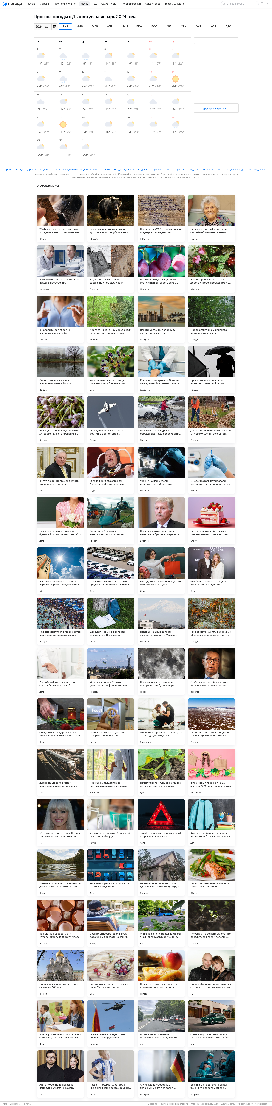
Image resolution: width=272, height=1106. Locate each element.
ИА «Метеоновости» (260, 1104)
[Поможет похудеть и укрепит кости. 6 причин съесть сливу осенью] (161, 269)
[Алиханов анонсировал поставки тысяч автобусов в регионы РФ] (161, 923)
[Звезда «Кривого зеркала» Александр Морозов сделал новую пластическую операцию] (110, 470)
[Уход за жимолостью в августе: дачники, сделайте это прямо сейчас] (110, 369)
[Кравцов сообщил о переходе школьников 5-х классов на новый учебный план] (211, 822)
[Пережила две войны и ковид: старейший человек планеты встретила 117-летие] (211, 218)
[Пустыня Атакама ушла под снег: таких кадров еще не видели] (211, 721)
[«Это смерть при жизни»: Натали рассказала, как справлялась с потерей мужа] (60, 822)
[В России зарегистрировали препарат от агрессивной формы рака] (211, 470)
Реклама (27, 1104)
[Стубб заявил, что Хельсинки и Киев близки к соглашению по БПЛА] (211, 671)
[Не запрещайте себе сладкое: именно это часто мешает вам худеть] (211, 520)
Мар (95, 26)
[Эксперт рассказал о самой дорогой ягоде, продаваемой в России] (211, 269)
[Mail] (5, 4)
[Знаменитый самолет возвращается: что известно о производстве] (110, 520)
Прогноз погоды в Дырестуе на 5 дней (75, 169)
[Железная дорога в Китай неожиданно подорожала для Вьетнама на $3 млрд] (60, 772)
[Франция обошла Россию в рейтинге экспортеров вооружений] (110, 419)
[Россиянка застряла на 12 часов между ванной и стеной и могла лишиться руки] (161, 369)
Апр (109, 26)
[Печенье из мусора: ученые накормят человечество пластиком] (110, 721)
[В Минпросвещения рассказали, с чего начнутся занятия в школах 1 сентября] (60, 1023)
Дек (228, 26)
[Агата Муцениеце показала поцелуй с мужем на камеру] (60, 1074)
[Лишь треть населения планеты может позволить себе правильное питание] (211, 872)
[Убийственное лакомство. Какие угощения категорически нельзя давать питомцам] (60, 218)
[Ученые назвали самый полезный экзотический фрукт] (110, 822)
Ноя (213, 26)
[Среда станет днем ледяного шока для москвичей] (211, 319)
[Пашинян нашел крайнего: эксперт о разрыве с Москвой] (161, 621)
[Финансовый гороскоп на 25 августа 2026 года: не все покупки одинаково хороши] (211, 772)
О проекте (152, 1104)
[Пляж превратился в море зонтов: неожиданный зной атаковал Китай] (60, 621)
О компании (15, 1104)
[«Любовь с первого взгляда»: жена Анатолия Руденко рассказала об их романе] (211, 570)
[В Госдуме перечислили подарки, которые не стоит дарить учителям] (161, 570)
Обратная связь (228, 1104)
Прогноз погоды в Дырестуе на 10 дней (175, 169)
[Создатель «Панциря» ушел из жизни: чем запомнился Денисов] (60, 721)
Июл (154, 26)
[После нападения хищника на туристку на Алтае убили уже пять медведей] (110, 218)
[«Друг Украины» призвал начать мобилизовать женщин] (60, 470)
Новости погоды (212, 169)
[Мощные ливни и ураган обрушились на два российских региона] (161, 419)
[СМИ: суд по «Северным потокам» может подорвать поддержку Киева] (161, 1074)
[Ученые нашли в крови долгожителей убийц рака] (161, 470)
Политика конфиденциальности (174, 1104)
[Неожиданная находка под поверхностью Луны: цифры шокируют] (161, 671)
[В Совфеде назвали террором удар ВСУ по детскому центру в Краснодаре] (161, 872)
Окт (198, 26)
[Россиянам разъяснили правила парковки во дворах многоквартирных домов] (110, 872)
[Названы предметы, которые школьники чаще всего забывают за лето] (110, 1074)
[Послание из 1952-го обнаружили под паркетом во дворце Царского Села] (161, 218)
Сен (183, 26)
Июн (139, 26)
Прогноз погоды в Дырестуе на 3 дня (26, 169)
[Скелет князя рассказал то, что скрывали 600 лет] (60, 973)
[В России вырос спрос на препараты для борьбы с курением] (60, 319)
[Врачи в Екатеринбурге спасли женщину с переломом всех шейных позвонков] (211, 1074)
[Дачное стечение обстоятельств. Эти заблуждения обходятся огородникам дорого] (211, 419)
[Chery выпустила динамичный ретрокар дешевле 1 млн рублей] (211, 1023)
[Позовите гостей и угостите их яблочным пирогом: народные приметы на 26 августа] (161, 973)
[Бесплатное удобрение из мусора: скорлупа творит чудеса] (60, 923)
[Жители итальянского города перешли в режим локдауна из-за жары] (60, 570)
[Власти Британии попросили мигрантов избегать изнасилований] (161, 319)
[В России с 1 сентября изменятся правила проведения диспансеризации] (60, 269)
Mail (5, 1104)
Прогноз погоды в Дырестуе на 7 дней (125, 169)
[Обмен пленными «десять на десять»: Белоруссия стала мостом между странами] (110, 1023)
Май (124, 26)
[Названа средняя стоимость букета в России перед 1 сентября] (60, 520)
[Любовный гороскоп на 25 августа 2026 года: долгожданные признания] (161, 721)
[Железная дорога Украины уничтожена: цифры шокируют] (110, 671)
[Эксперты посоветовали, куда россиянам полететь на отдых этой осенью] (110, 923)
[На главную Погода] (14, 4)
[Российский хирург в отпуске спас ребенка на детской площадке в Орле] (60, 671)
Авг (168, 26)
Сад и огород (235, 169)
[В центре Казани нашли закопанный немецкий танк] (110, 269)
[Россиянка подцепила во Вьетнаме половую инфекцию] (110, 772)
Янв (65, 26)
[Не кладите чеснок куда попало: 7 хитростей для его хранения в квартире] (60, 419)
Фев (80, 26)
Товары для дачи (257, 169)
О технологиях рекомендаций (204, 1104)
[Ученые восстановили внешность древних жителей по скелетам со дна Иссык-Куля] (60, 872)
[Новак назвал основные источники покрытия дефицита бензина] (161, 1023)
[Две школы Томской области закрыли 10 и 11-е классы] (110, 621)
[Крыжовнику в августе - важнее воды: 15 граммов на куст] (110, 973)
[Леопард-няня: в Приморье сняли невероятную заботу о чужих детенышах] (110, 319)
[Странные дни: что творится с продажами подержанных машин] (110, 570)
